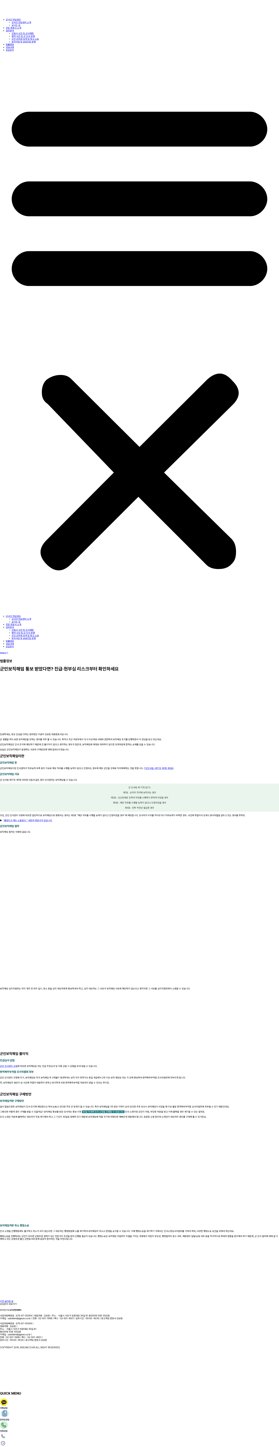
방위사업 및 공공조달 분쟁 (24, 41)
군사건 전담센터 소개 (21, 22)
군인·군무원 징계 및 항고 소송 (25, 39)
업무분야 (10, 30)
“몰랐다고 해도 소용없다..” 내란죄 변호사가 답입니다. (27, 820)
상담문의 (10, 50)
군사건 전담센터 (13, 19)
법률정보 (10, 44)
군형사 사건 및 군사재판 (23, 33)
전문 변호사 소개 (13, 28)
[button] (139, 333)
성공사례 (10, 47)
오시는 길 (16, 25)
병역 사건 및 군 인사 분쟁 (23, 36)
